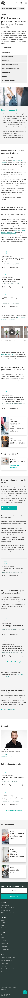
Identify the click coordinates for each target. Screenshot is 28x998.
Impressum (3, 989)
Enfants (3, 920)
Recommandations (7, 56)
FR (4, 981)
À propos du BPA (5, 935)
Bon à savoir (5, 60)
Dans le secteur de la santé (10, 64)
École (2, 925)
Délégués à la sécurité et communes (10, 969)
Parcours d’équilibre (9, 709)
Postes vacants (5, 949)
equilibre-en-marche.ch (7, 354)
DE (2, 981)
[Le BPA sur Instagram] (7, 995)
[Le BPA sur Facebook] (4, 995)
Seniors (21, 8)
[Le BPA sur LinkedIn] (2, 995)
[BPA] (3, 3)
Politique (3, 940)
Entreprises (4, 928)
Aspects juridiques (6, 966)
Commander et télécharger (8, 957)
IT (7, 981)
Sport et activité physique (9, 8)
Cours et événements (6, 960)
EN (10, 981)
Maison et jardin (5, 910)
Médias (3, 938)
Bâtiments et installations (8, 913)
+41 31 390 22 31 (6, 756)
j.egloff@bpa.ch (5, 754)
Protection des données (6, 987)
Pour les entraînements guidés (10, 68)
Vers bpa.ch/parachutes (9, 508)
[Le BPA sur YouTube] (9, 995)
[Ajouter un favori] (24, 267)
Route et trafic (5, 905)
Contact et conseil (5, 971)
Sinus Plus (3, 943)
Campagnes (4, 946)
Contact (4, 76)
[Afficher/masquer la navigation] (26, 3)
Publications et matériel (9, 80)
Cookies (14, 987)
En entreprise (6, 72)
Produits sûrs (4, 963)
